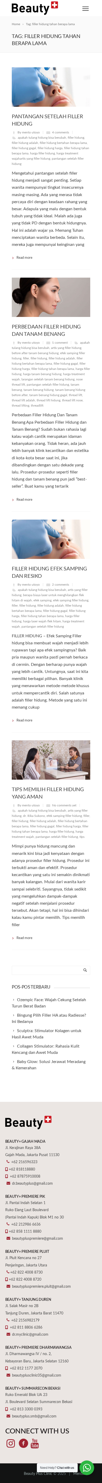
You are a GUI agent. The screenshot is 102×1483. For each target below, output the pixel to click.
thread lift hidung (48, 400)
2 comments (60, 584)
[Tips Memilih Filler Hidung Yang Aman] (51, 760)
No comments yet (64, 805)
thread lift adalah (23, 400)
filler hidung (76, 137)
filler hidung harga (50, 148)
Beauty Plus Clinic (38, 1474)
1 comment (60, 342)
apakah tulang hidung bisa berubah (42, 137)
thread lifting (20, 405)
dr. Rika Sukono (34, 815)
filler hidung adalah (25, 142)
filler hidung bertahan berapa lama (63, 142)
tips (82, 836)
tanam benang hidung (39, 389)
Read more (24, 258)
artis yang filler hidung (66, 347)
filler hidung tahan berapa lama (52, 368)
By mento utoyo (29, 132)
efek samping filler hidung (70, 600)
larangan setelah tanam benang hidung (48, 379)
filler (26, 358)
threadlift (37, 405)
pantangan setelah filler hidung (48, 384)
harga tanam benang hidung (42, 374)
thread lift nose (72, 400)
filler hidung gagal (24, 148)
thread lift (75, 395)
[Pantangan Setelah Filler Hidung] (51, 87)
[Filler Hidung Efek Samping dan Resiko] (51, 539)
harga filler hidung (42, 153)
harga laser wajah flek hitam (42, 621)
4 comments (60, 132)
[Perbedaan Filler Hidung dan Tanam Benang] (51, 297)
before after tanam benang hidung (35, 353)
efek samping (42, 600)
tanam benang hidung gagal (48, 395)
